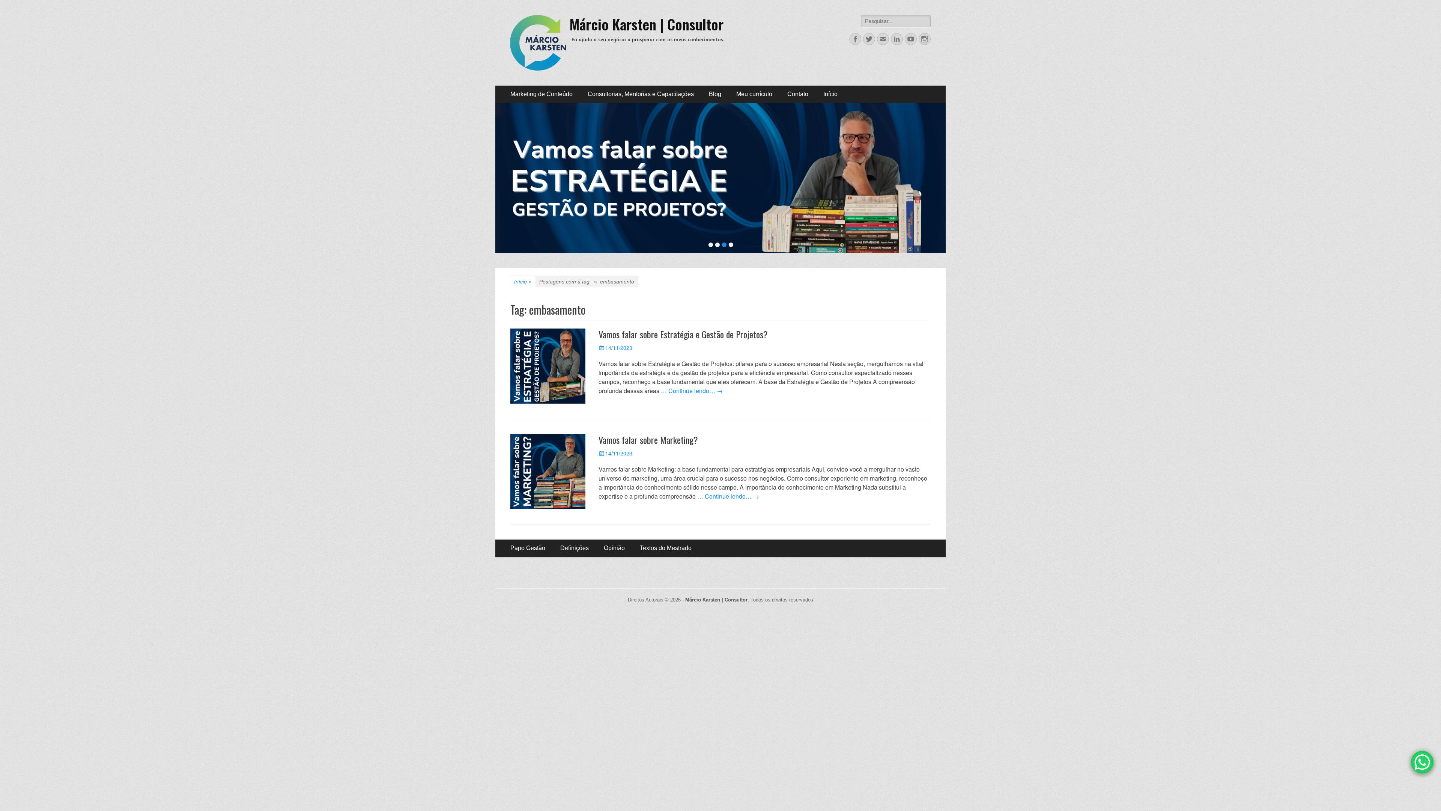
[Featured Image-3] (720, 178)
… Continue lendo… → (692, 390)
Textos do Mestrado (666, 548)
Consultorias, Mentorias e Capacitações (641, 94)
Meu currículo (754, 94)
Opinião (614, 548)
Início (830, 94)
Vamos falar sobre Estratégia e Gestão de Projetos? (683, 334)
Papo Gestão (527, 548)
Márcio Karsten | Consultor (647, 24)
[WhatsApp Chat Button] (1422, 762)
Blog (715, 94)
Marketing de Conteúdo (541, 94)
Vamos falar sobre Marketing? (648, 439)
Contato (797, 94)
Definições (574, 548)
